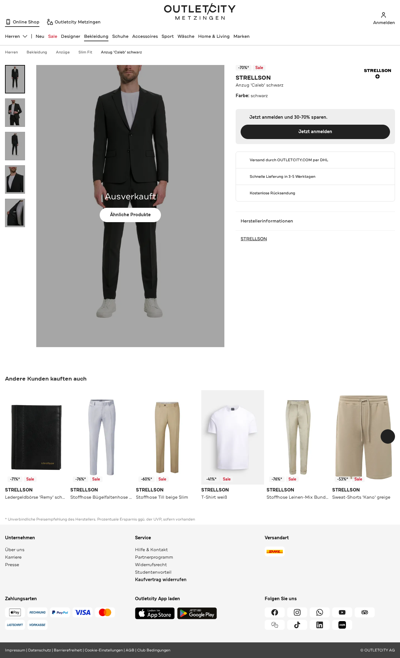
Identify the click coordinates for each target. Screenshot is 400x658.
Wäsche (186, 36)
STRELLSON (253, 77)
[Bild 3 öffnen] (15, 146)
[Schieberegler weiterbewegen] (388, 436)
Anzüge (63, 52)
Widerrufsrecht (151, 564)
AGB (130, 650)
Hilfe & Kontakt (151, 549)
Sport (168, 36)
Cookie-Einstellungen (104, 650)
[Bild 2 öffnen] (15, 112)
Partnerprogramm (154, 557)
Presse (12, 564)
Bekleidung (96, 36)
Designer (70, 36)
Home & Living (214, 36)
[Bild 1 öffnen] (15, 79)
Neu (40, 36)
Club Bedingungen (153, 650)
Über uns (14, 549)
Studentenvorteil (153, 572)
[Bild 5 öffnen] (15, 213)
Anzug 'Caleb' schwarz (121, 52)
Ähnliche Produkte (130, 215)
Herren (11, 52)
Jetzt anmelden (315, 132)
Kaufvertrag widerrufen (161, 580)
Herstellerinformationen (267, 221)
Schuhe (120, 36)
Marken (241, 36)
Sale (52, 36)
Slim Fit (85, 52)
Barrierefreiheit (68, 650)
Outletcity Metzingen (200, 12)
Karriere (13, 557)
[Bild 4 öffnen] (15, 179)
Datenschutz (39, 650)
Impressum (15, 650)
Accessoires (145, 36)
